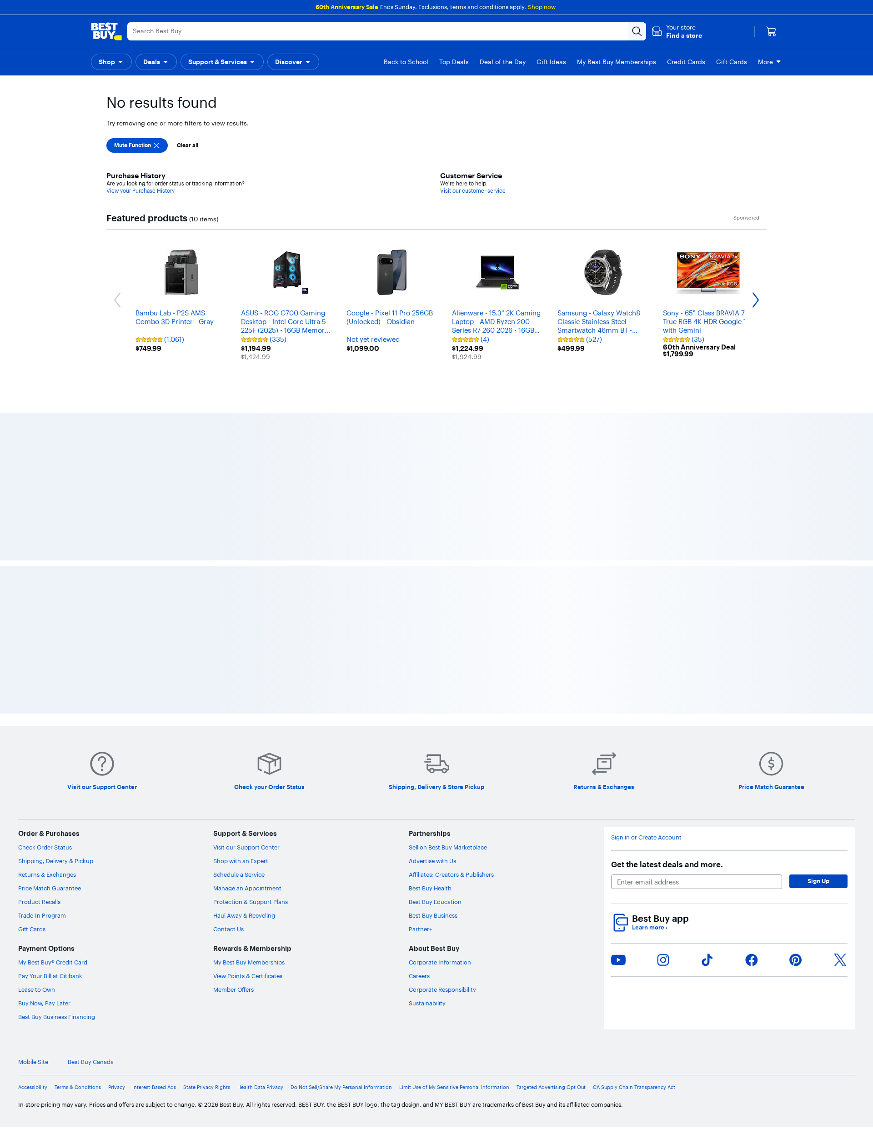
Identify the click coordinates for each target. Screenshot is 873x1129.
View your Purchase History (140, 190)
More (765, 62)
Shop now (542, 6)
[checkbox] (137, 145)
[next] (764, 518)
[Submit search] (637, 31)
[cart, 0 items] (771, 31)
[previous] (109, 518)
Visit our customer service (473, 190)
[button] (677, 31)
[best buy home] (106, 31)
